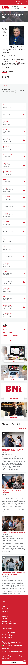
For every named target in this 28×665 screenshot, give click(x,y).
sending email (16, 61)
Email (3, 639)
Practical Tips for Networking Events (13, 532)
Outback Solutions (17, 651)
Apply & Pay (5, 611)
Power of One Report (8, 341)
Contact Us (5, 616)
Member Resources (19, 2)
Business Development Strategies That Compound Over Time (12, 449)
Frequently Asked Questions (10, 335)
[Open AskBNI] (25, 662)
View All (22, 428)
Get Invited (5, 609)
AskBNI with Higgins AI (9, 338)
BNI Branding (14, 398)
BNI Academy (14, 417)
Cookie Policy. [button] (6, 658)
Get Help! (5, 329)
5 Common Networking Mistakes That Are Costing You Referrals (13, 573)
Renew (4, 614)
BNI (14, 361)
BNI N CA (4, 599)
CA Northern (7, 86)
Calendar (4, 606)
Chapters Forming (7, 332)
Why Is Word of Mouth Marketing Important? (12, 491)
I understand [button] (14, 662)
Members (4, 604)
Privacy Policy (6, 648)
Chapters (4, 601)
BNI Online (14, 380)
